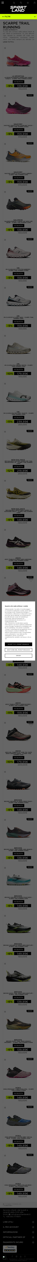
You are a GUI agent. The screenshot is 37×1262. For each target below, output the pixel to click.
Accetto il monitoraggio (18, 644)
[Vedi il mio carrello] (34, 2)
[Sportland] (18, 9)
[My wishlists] (27, 2)
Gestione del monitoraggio (18, 650)
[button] (4, 1257)
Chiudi (18, 655)
